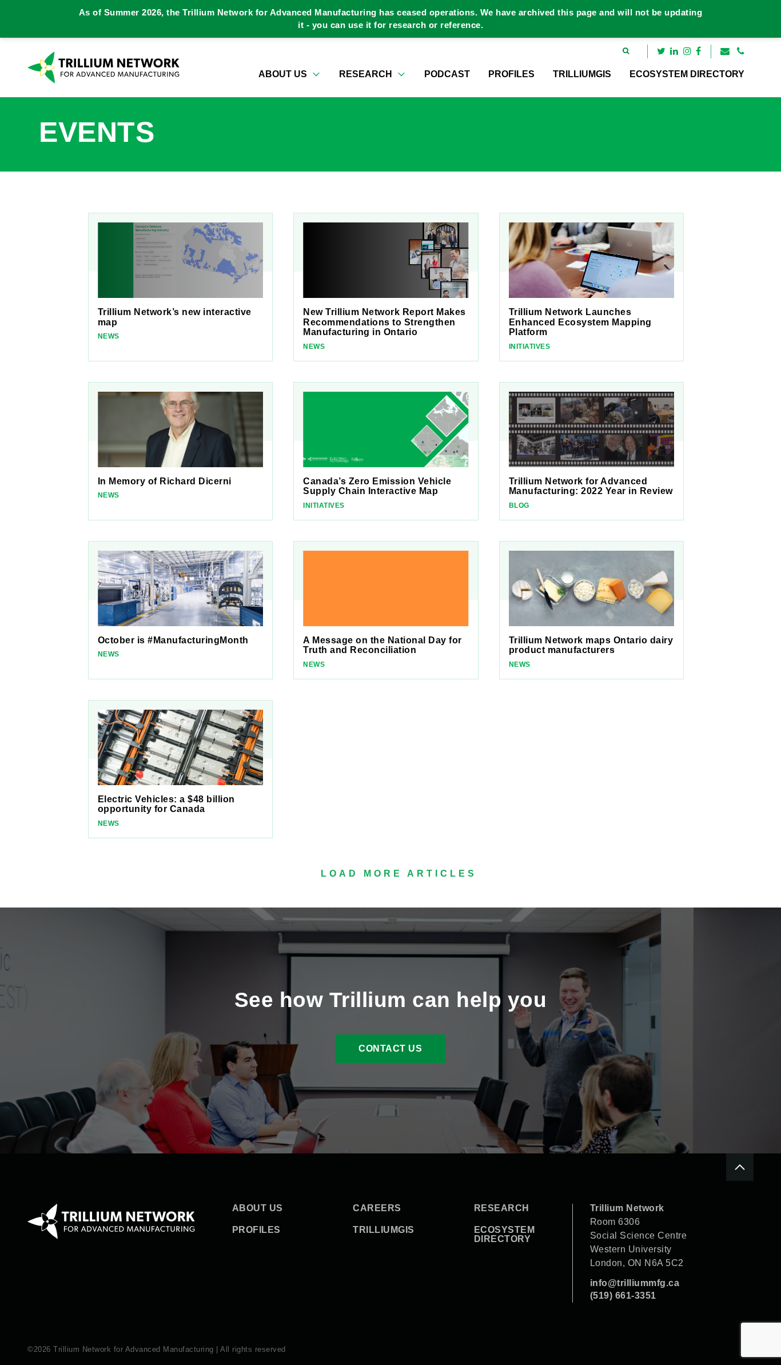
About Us (282, 74)
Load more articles (399, 873)
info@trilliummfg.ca (635, 1283)
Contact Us (390, 1048)
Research (365, 74)
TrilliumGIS (582, 74)
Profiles (511, 74)
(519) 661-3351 (623, 1295)
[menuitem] (289, 74)
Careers (377, 1208)
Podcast (447, 74)
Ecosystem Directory (686, 74)
